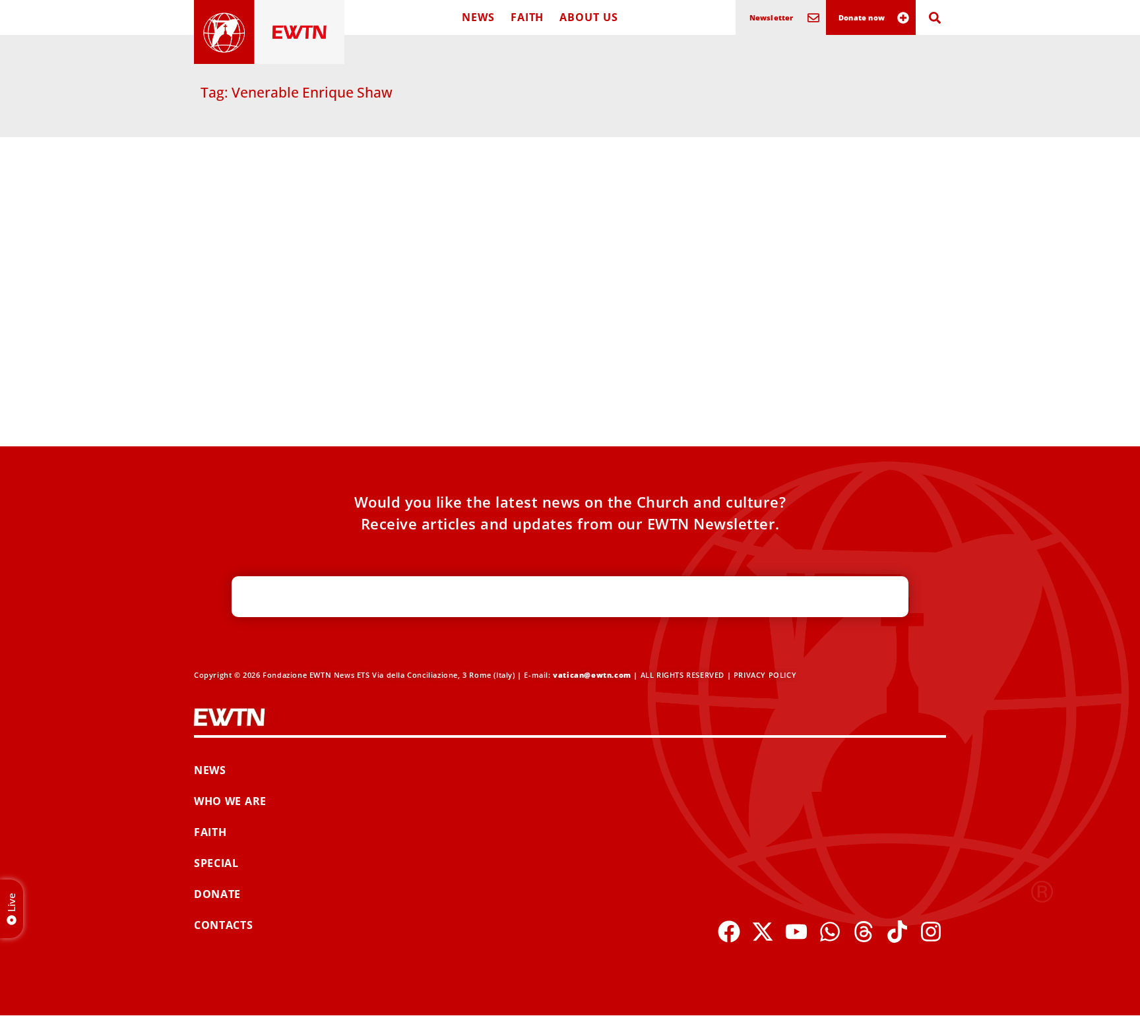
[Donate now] (903, 18)
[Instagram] (931, 931)
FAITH (527, 17)
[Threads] (863, 931)
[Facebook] (729, 931)
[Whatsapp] (830, 931)
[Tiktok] (897, 931)
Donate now (862, 17)
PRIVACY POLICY (765, 675)
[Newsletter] (813, 18)
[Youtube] (796, 931)
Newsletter (771, 17)
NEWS (478, 17)
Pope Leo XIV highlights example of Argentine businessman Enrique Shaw (309, 343)
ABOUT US (588, 17)
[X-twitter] (762, 931)
